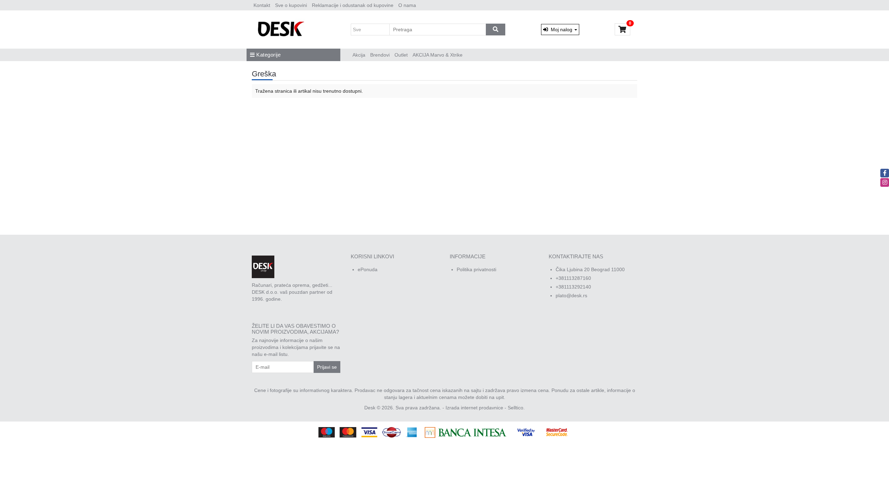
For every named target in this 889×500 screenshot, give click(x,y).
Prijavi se (327, 367)
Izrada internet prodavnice (474, 407)
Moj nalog (561, 29)
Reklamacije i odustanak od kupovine (352, 5)
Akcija (358, 55)
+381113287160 (573, 278)
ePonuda (367, 269)
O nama (407, 5)
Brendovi (380, 55)
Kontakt (262, 5)
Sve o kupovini (291, 5)
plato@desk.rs (571, 295)
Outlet (401, 55)
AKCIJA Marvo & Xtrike (438, 55)
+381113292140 (573, 287)
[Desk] (282, 29)
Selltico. (516, 407)
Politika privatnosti (476, 269)
